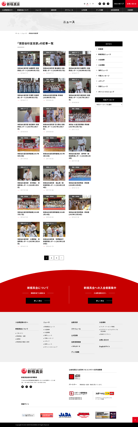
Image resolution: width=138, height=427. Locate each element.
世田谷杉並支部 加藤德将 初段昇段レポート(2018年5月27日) (28, 69)
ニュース (38, 10)
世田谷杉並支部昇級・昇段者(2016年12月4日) (79, 184)
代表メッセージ (103, 76)
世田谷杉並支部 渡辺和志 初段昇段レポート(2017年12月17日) (79, 97)
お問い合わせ (104, 340)
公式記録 (84, 10)
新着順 (100, 49)
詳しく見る (38, 301)
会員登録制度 (115, 10)
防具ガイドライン (105, 334)
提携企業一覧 (76, 346)
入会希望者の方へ (7, 10)
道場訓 (18, 339)
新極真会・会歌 (21, 336)
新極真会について (22, 10)
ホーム (17, 33)
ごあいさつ (20, 333)
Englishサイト (104, 346)
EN (93, 3)
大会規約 (130, 10)
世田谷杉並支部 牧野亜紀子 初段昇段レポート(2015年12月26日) (54, 241)
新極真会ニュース (104, 54)
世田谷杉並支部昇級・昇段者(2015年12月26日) (79, 213)
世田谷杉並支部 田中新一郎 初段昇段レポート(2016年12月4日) (80, 156)
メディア (101, 81)
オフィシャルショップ (106, 92)
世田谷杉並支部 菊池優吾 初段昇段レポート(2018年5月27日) (54, 69)
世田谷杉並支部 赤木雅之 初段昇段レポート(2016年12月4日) (28, 185)
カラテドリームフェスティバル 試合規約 (108, 330)
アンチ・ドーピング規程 (107, 326)
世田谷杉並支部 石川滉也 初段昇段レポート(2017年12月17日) (53, 126)
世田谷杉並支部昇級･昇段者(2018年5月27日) (53, 96)
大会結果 (101, 60)
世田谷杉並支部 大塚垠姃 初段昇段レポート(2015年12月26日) (28, 241)
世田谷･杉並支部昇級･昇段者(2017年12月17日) (79, 125)
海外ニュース (103, 70)
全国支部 (53, 10)
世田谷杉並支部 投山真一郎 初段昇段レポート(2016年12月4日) (54, 185)
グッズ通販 (99, 10)
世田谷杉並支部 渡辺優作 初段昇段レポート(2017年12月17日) (28, 126)
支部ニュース (103, 86)
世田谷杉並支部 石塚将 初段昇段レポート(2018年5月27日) (28, 96)
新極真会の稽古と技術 (23, 342)
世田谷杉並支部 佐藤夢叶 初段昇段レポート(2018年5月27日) (80, 69)
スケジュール (69, 10)
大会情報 (101, 65)
